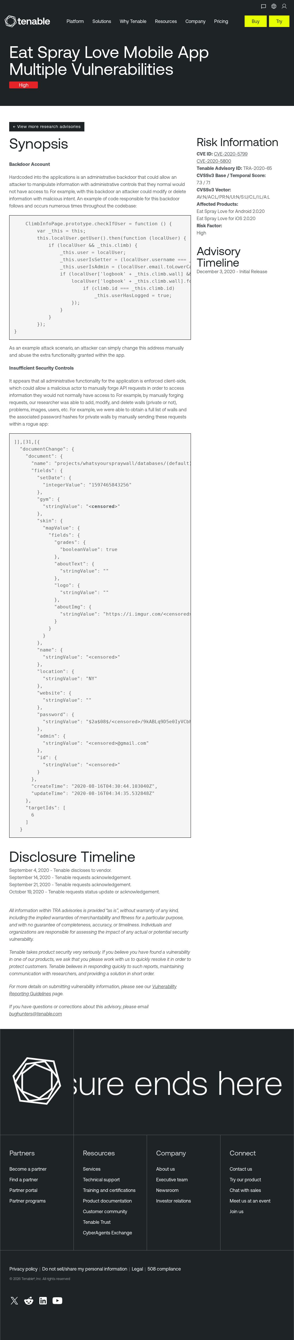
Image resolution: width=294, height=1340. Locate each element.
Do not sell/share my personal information (84, 1268)
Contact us (241, 1169)
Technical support (101, 1179)
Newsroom (167, 1190)
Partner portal (23, 1190)
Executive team (172, 1179)
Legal (137, 1268)
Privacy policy (23, 1268)
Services (91, 1169)
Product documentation (107, 1200)
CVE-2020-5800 (214, 161)
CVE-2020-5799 (230, 153)
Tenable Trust (97, 1222)
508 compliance (164, 1268)
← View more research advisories (47, 126)
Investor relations (173, 1200)
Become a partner (28, 1169)
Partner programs (27, 1200)
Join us (236, 1211)
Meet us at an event (250, 1200)
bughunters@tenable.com (35, 1013)
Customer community (105, 1211)
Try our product (245, 1179)
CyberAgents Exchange (107, 1232)
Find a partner (23, 1179)
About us (165, 1169)
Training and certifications (109, 1190)
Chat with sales (245, 1190)
